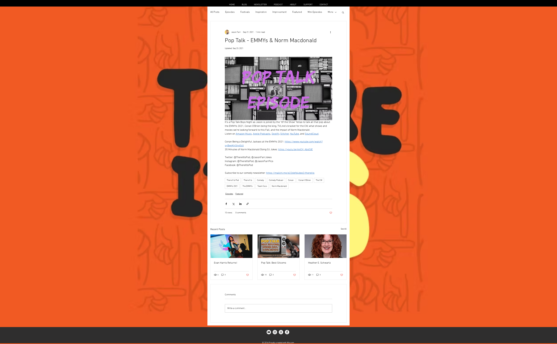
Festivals (245, 12)
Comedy (260, 180)
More (330, 12)
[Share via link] (247, 203)
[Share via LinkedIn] (240, 203)
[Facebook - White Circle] (287, 332)
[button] (343, 12)
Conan (291, 180)
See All (344, 229)
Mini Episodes (315, 12)
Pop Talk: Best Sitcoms (273, 262)
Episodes (230, 12)
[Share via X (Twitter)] (233, 203)
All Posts (214, 12)
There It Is (248, 180)
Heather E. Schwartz (319, 262)
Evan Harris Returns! (225, 262)
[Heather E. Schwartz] (326, 246)
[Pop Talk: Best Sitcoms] (279, 246)
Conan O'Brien (305, 180)
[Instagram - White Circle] (275, 332)
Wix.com (290, 343)
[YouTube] (269, 332)
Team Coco (262, 186)
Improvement (279, 12)
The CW (319, 180)
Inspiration (261, 12)
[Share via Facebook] (226, 203)
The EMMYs (248, 186)
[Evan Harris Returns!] (231, 246)
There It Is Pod (233, 180)
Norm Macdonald (279, 186)
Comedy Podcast (276, 180)
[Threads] (281, 332)
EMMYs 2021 (232, 186)
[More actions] (330, 32)
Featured (297, 12)
